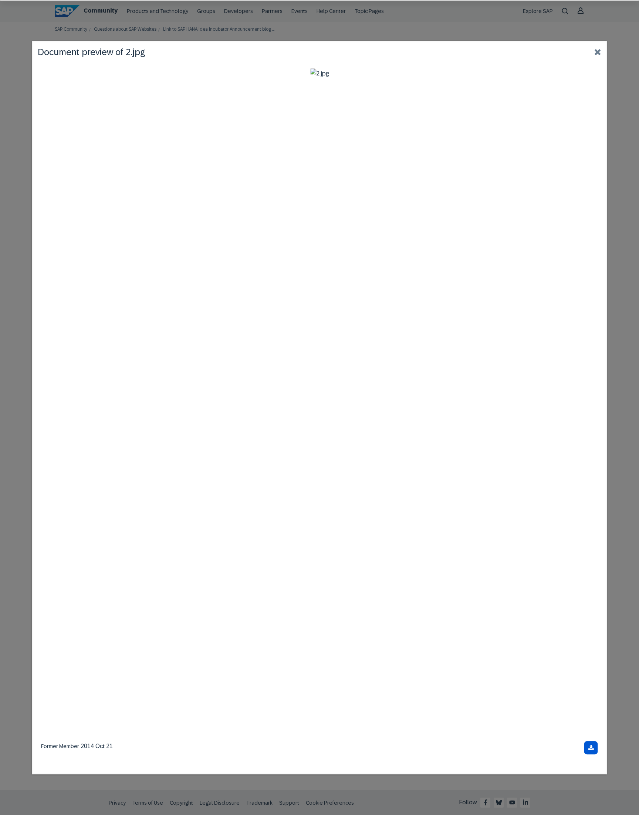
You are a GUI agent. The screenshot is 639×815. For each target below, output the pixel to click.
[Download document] (591, 747)
